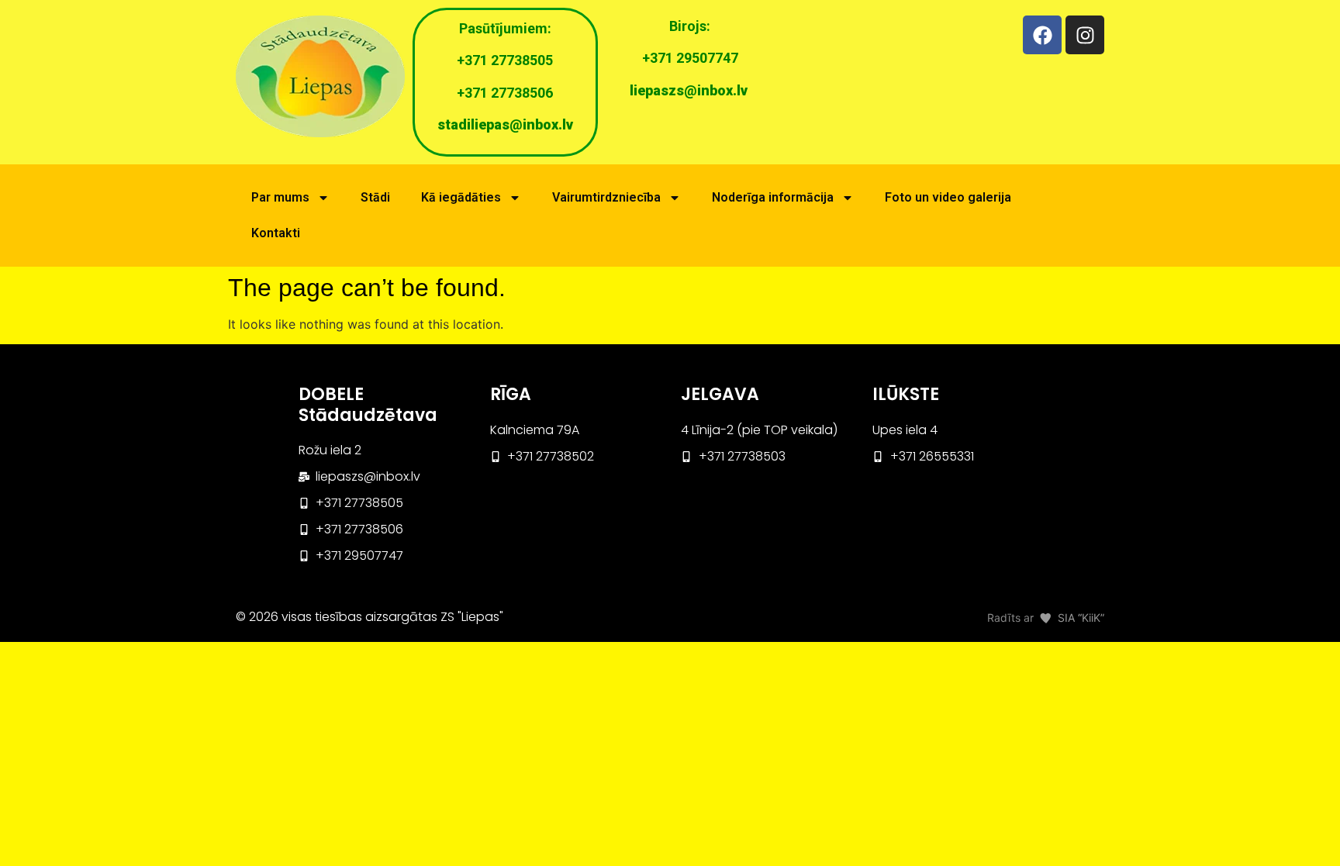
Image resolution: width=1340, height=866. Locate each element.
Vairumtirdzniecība (606, 197)
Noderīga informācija (773, 197)
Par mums (280, 197)
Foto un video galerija (948, 197)
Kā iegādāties (461, 197)
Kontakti (275, 233)
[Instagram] (1084, 35)
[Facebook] (1042, 35)
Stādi (375, 197)
